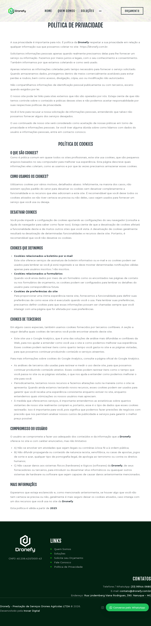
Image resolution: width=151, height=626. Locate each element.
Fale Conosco (62, 562)
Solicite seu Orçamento (68, 557)
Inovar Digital (32, 610)
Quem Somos (62, 549)
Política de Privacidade (68, 566)
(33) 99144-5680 (141, 586)
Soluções (59, 553)
